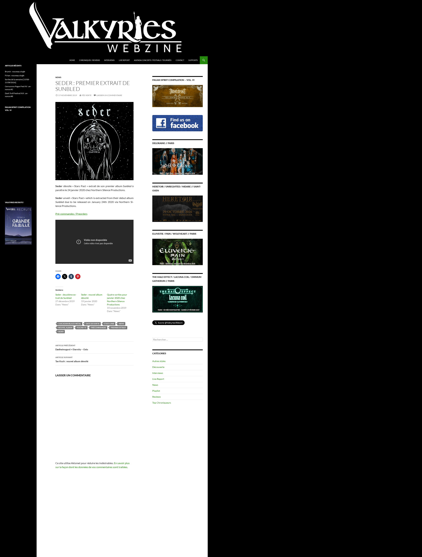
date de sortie (93, 324)
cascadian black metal (69, 324)
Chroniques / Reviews (89, 60)
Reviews (156, 396)
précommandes (98, 328)
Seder (61, 331)
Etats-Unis (109, 324)
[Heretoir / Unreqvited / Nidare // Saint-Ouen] (177, 208)
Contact (180, 60)
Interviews (109, 60)
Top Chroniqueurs (161, 402)
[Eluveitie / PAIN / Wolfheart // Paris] (177, 251)
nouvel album (65, 328)
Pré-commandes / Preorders (71, 213)
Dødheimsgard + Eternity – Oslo (71, 347)
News (58, 77)
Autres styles (159, 361)
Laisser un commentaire (109, 95)
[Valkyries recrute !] (18, 225)
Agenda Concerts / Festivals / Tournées (152, 60)
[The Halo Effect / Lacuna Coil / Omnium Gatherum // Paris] (177, 298)
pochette (81, 328)
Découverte (158, 367)
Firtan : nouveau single (14, 75)
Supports (193, 60)
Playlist (156, 390)
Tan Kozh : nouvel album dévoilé (71, 359)
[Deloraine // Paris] (177, 161)
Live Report (124, 60)
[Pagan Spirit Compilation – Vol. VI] (177, 95)
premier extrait (118, 328)
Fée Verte (86, 95)
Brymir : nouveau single (15, 71)
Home (72, 60)
